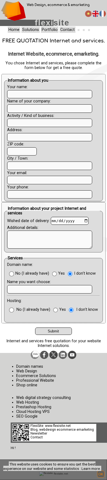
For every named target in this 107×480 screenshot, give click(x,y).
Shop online (26, 385)
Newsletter (38, 433)
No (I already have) (32, 273)
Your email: (17, 173)
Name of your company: (29, 101)
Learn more (90, 468)
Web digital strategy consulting (43, 397)
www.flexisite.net (58, 426)
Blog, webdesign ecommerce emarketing (62, 430)
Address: (14, 130)
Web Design (26, 371)
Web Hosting (27, 402)
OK (100, 474)
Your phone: (18, 187)
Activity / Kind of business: (30, 115)
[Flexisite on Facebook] (44, 355)
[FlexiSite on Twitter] (53, 355)
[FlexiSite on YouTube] (72, 355)
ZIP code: (15, 144)
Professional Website (35, 380)
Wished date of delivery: (28, 221)
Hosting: (14, 300)
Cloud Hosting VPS (33, 411)
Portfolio (50, 29)
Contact (67, 29)
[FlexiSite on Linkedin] (63, 355)
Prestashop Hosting (33, 407)
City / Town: (17, 158)
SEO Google (27, 416)
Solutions (30, 29)
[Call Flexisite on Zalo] (35, 355)
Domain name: (20, 264)
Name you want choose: (29, 282)
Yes (61, 273)
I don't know (85, 273)
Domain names (29, 366)
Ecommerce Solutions (36, 375)
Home (14, 29)
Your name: (17, 87)
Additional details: (22, 227)
